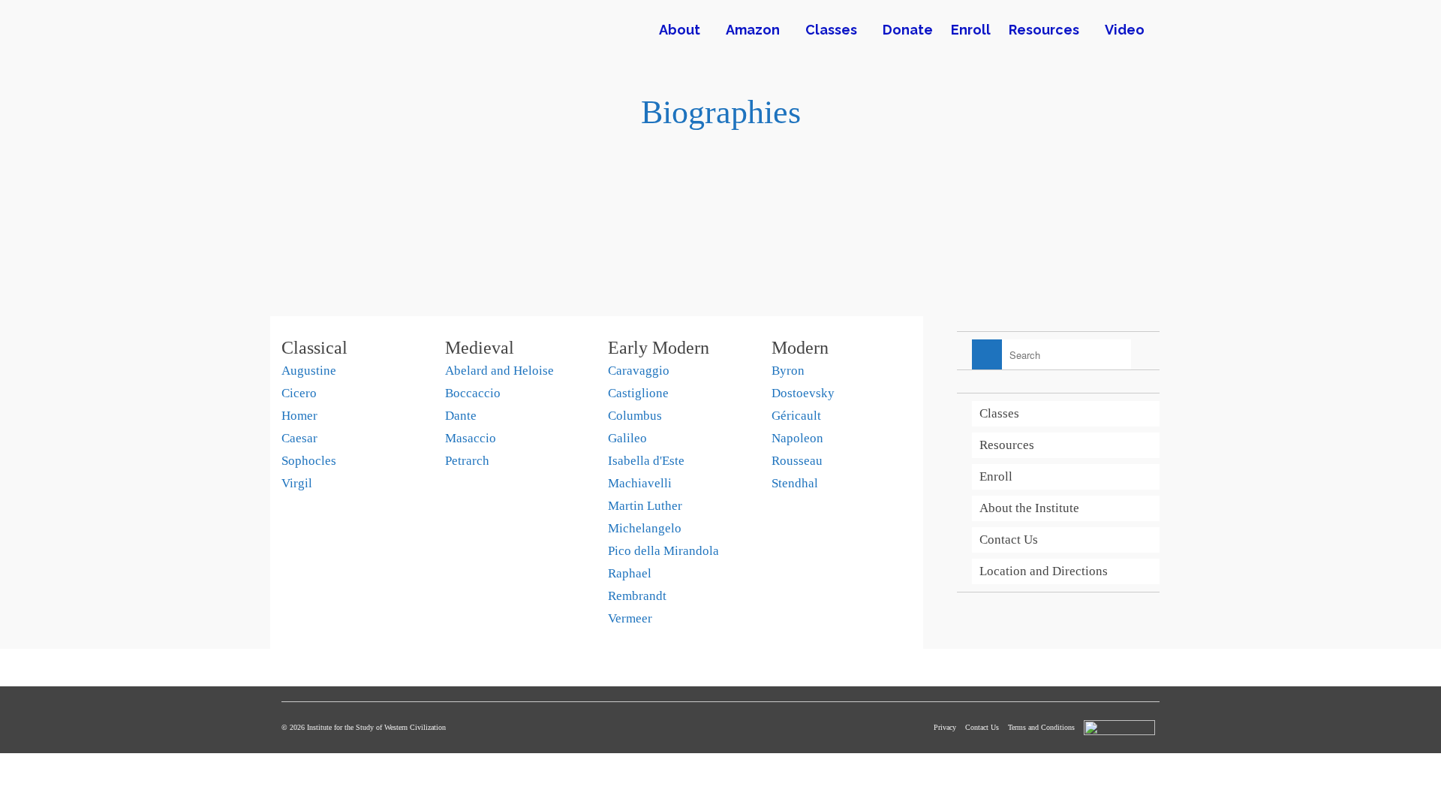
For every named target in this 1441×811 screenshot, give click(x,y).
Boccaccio (473, 393)
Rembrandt (637, 596)
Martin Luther (645, 506)
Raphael (629, 573)
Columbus (635, 416)
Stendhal (795, 483)
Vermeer (630, 618)
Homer (299, 416)
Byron (788, 370)
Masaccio (470, 438)
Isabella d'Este (646, 461)
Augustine (308, 370)
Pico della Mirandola (663, 551)
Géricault (796, 416)
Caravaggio (638, 370)
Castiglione (638, 393)
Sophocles (308, 461)
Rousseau (797, 461)
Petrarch (467, 461)
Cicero (299, 393)
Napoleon (797, 438)
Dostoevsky (803, 393)
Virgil (296, 483)
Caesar (299, 438)
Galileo (627, 438)
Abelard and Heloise (499, 370)
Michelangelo (644, 528)
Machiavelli (640, 483)
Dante (461, 416)
